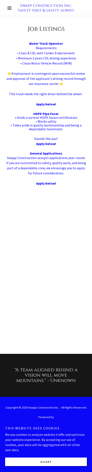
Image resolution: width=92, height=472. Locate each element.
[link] (45, 8)
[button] (11, 8)
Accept (46, 461)
